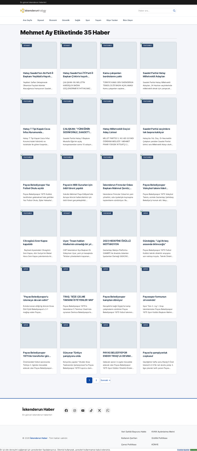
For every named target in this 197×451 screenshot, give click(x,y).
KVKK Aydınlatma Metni (163, 431)
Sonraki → (105, 380)
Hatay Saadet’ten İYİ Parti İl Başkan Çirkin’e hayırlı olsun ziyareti (78, 76)
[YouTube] (83, 410)
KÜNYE (155, 444)
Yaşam (98, 20)
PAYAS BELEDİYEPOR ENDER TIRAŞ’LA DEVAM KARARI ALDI (117, 356)
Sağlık (77, 20)
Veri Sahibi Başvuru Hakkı (133, 431)
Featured (107, 45)
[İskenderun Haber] (33, 10)
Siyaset (40, 20)
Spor (88, 20)
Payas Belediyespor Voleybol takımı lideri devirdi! (154, 188)
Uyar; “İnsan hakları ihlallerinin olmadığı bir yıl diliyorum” (77, 244)
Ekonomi (53, 20)
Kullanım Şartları (129, 438)
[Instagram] (74, 410)
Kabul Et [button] (193, 450)
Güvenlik (66, 20)
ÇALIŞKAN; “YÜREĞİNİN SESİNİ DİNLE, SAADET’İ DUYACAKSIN (76, 132)
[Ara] (174, 10)
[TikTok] (91, 410)
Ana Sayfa (27, 20)
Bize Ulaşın (128, 20)
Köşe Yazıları (112, 20)
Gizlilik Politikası (159, 438)
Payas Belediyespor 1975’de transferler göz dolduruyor (36, 356)
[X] (99, 410)
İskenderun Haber (38, 409)
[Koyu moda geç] (134, 11)
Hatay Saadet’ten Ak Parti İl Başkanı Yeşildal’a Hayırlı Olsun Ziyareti (38, 76)
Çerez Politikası (128, 444)
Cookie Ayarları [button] (183, 450)
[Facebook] (66, 410)
